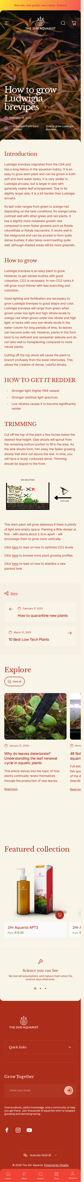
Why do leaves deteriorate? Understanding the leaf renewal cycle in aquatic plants (30, 758)
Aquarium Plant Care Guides (26, 127)
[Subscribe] (68, 1090)
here (15, 547)
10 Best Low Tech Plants (29, 639)
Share (14, 593)
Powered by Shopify (56, 1165)
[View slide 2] (40, 988)
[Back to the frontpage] (6, 127)
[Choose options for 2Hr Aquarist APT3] (59, 914)
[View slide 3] (45, 988)
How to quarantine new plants (43, 615)
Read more (11, 789)
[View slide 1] (35, 988)
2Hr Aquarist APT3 (23, 927)
